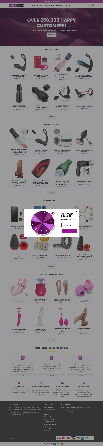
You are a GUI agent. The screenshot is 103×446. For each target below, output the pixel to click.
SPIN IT (69, 231)
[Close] (77, 211)
